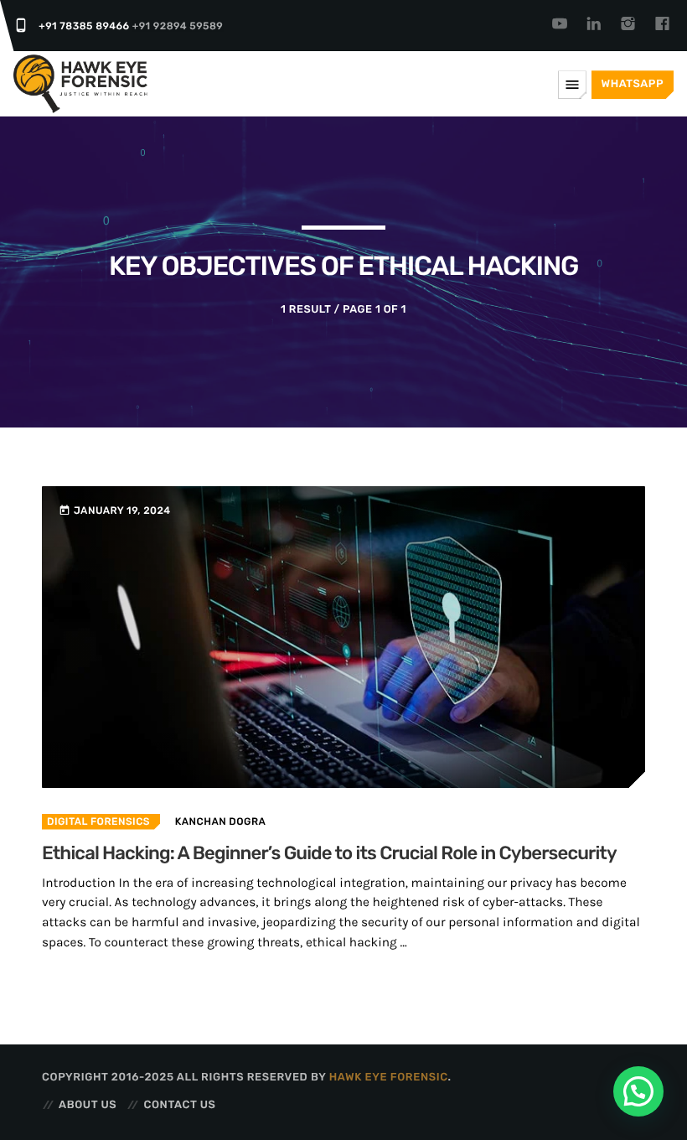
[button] (638, 1091)
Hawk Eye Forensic (388, 1077)
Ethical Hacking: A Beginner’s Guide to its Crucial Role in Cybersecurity (329, 853)
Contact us (179, 1105)
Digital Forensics (98, 821)
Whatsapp (633, 84)
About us (87, 1105)
